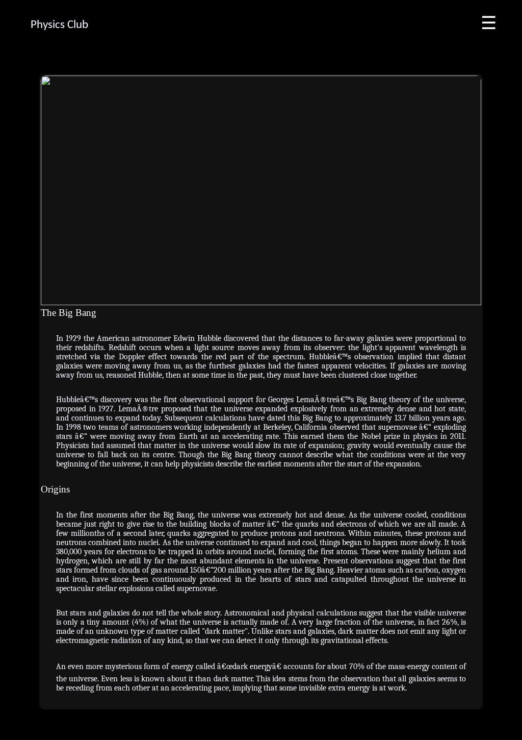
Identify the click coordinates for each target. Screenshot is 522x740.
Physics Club (59, 25)
